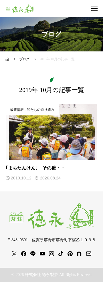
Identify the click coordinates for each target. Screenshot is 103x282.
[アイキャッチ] (51, 132)
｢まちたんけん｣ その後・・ (35, 167)
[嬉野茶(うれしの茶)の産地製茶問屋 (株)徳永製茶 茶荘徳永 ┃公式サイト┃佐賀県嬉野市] (19, 8)
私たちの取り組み (40, 110)
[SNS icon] (14, 253)
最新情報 (17, 110)
